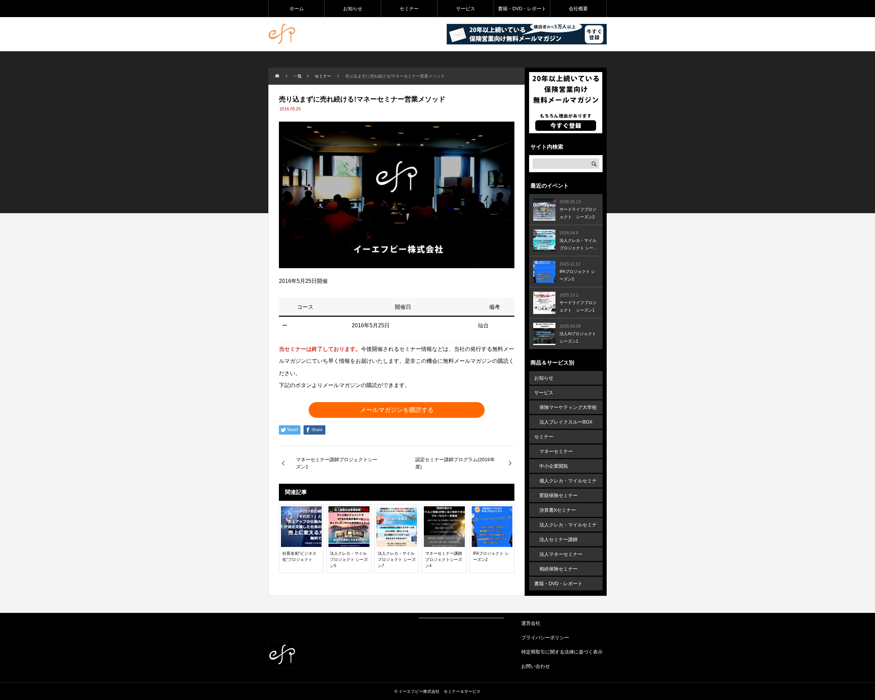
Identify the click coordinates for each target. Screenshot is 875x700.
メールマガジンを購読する (397, 410)
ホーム (297, 8)
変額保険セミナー (558, 495)
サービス (465, 8)
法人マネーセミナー (560, 554)
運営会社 (530, 623)
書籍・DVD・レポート (522, 8)
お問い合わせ (535, 666)
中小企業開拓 (553, 466)
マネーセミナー (556, 451)
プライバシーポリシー (545, 637)
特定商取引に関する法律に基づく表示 (562, 652)
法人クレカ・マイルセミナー (568, 527)
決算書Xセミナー (557, 510)
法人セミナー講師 (558, 539)
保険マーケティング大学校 (568, 407)
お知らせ (352, 8)
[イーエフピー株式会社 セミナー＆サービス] (282, 34)
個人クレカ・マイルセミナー (568, 483)
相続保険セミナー (558, 569)
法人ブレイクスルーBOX (565, 422)
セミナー (409, 8)
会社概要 (578, 8)
